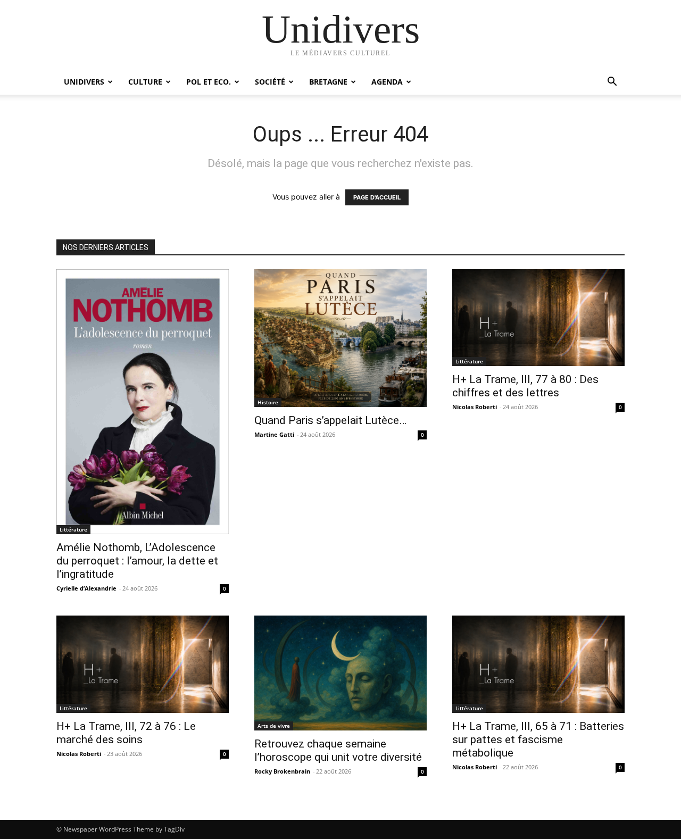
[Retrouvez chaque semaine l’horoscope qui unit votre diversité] (340, 673)
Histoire (268, 402)
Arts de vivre (274, 725)
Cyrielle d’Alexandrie (86, 588)
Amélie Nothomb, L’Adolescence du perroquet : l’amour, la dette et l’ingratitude (137, 560)
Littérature (73, 529)
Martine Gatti (274, 434)
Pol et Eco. (208, 82)
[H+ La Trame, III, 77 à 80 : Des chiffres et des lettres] (538, 317)
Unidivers (84, 82)
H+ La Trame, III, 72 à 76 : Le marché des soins (126, 733)
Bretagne (328, 82)
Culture (145, 82)
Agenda (387, 82)
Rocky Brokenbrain (282, 771)
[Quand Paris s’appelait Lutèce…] (340, 338)
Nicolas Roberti (474, 407)
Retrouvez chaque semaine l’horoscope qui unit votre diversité (338, 750)
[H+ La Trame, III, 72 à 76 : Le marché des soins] (142, 664)
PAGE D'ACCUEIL (377, 197)
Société (270, 82)
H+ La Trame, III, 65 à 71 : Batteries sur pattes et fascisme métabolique (538, 739)
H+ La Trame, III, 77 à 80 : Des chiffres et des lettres (525, 386)
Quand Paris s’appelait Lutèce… (330, 420)
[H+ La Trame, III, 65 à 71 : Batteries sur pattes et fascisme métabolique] (538, 664)
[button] (612, 83)
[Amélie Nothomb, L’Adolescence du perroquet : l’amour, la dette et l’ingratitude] (142, 401)
